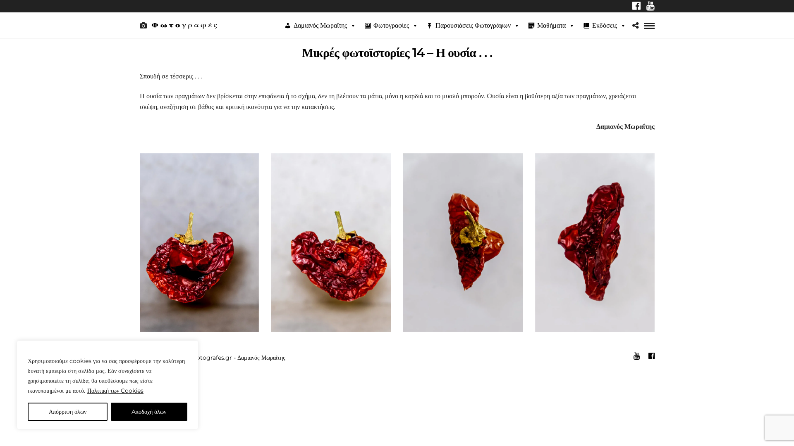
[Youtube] (650, 6)
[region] (107, 384)
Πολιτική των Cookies (115, 390)
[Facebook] (636, 6)
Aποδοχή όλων (149, 411)
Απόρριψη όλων (67, 411)
